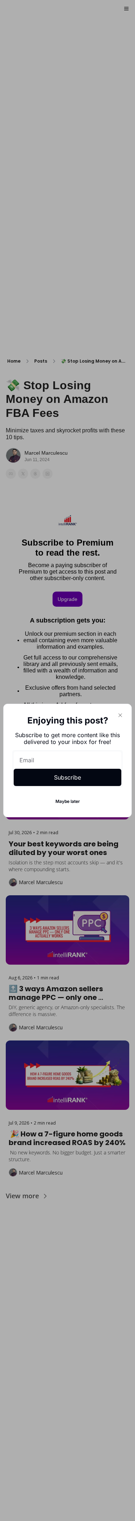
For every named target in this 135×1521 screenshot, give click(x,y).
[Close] (120, 715)
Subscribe (67, 777)
